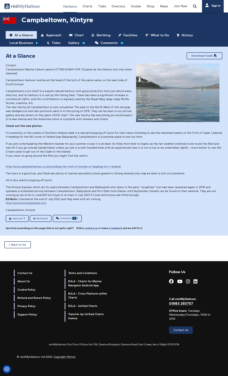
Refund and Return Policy (34, 298)
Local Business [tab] (24, 43)
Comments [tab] (111, 43)
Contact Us (24, 273)
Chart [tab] (79, 35)
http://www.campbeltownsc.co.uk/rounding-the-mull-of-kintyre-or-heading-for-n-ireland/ (63, 166)
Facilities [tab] (130, 35)
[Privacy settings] (7, 369)
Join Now (180, 6)
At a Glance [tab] (23, 35)
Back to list (21, 244)
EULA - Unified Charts (82, 306)
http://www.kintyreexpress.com (26, 203)
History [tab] (187, 35)
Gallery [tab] (76, 43)
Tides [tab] (55, 43)
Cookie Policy (26, 289)
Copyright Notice (64, 356)
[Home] (22, 6)
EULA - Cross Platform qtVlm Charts (87, 295)
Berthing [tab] (103, 35)
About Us (23, 281)
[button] (70, 6)
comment (116, 228)
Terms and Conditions (82, 273)
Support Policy (27, 314)
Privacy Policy (26, 306)
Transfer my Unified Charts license (86, 316)
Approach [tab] (53, 35)
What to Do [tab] (159, 35)
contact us (91, 228)
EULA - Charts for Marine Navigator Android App (85, 283)
